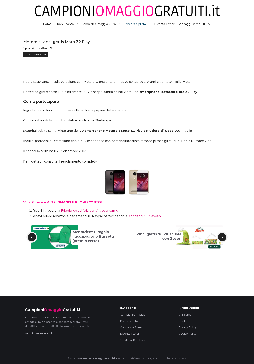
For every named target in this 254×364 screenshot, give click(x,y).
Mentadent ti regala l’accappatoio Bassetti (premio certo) (93, 236)
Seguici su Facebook (39, 333)
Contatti (184, 321)
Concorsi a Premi (131, 327)
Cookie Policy (187, 333)
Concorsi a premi (135, 24)
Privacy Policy (187, 327)
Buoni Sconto (64, 24)
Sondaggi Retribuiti (191, 24)
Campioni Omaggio (133, 314)
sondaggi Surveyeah (145, 216)
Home (47, 24)
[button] (209, 24)
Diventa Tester (164, 24)
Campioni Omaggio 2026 (99, 24)
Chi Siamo (185, 314)
